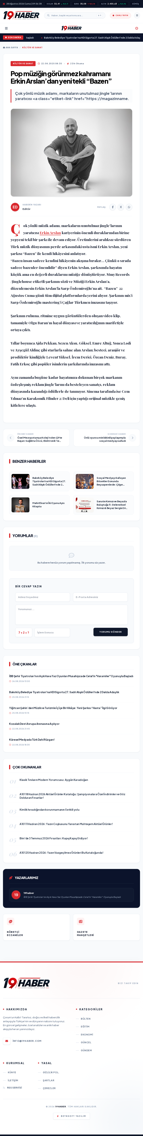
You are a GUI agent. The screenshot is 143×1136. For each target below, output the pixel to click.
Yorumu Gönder (110, 632)
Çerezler (49, 1088)
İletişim (13, 1080)
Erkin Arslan (50, 232)
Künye (12, 1072)
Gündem (86, 1050)
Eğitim (85, 1026)
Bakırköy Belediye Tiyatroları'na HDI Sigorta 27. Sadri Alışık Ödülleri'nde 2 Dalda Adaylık (85, 37)
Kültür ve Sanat (32, 47)
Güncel (86, 1042)
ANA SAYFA (11, 47)
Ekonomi (87, 1034)
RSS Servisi (14, 1087)
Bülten (86, 1018)
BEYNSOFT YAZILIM (73, 1116)
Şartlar (48, 1080)
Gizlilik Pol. (51, 1072)
